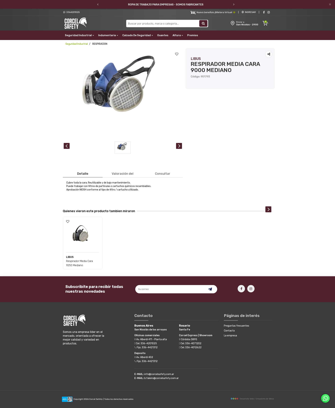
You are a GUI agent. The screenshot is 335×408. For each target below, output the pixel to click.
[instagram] (268, 12)
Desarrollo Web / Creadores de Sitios (257, 399)
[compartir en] (268, 54)
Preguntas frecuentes (236, 325)
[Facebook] (264, 12)
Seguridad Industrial (78, 35)
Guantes (162, 35)
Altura (177, 35)
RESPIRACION (99, 43)
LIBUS (196, 59)
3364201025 (72, 12)
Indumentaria (107, 35)
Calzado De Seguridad (136, 35)
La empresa (230, 335)
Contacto (229, 330)
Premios (192, 35)
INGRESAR (250, 12)
